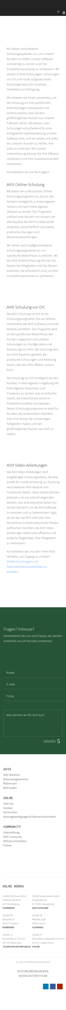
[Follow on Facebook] (53, 986)
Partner (7, 845)
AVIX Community (12, 836)
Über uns (8, 803)
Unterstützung (11, 832)
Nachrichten (10, 812)
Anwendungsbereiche (16, 779)
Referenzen (10, 783)
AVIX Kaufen (10, 788)
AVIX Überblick (11, 774)
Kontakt (7, 808)
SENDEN (49, 741)
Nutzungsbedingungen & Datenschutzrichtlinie (29, 816)
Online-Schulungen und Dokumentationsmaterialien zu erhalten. (27, 566)
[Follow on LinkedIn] (46, 986)
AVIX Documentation (15, 841)
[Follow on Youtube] (60, 986)
